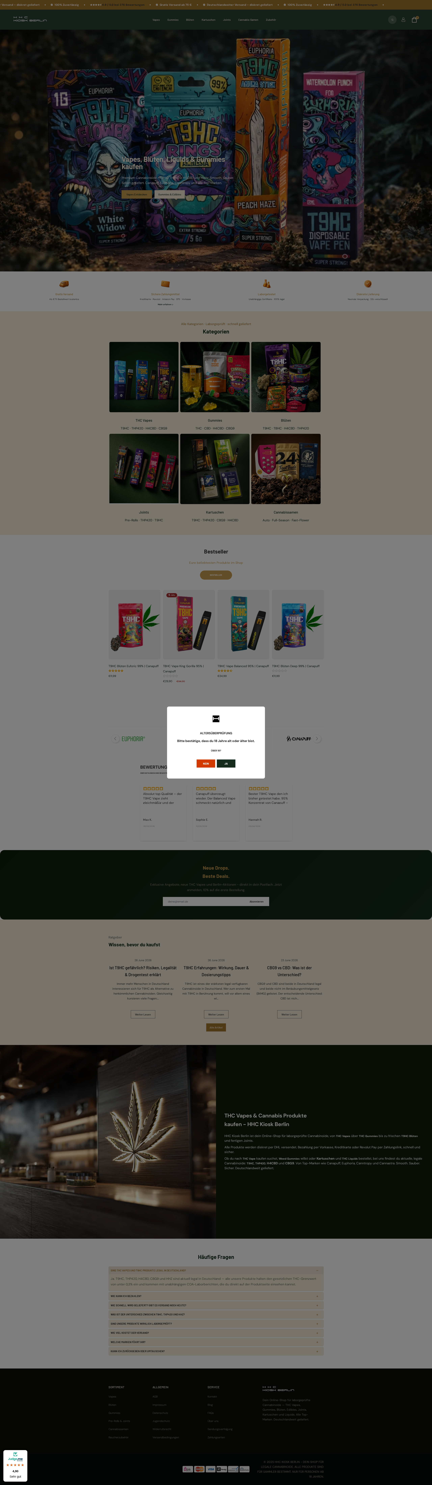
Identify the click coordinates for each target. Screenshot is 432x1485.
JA (226, 763)
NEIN (206, 763)
